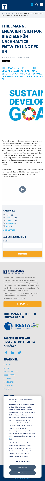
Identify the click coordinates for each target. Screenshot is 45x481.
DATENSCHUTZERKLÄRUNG (22, 478)
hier (10, 439)
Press (9, 215)
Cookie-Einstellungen (22, 461)
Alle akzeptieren (22, 467)
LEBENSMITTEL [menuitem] (9, 375)
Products (11, 220)
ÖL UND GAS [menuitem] (8, 389)
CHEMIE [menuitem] (6, 368)
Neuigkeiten (6, 57)
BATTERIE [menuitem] (7, 378)
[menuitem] (36, 4)
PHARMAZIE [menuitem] (8, 385)
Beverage (11, 218)
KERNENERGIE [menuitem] (8, 382)
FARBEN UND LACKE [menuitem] (10, 371)
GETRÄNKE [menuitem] (7, 364)
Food (8, 226)
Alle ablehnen (22, 473)
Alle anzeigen (9, 230)
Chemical (10, 223)
